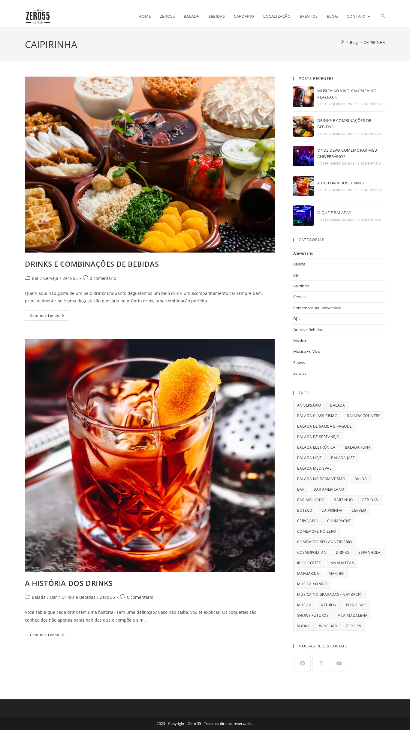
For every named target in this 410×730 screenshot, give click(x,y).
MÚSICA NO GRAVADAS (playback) (329, 594)
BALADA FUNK (357, 447)
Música (299, 340)
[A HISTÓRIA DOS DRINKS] (303, 186)
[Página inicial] (342, 42)
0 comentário (103, 278)
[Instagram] (320, 663)
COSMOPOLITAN (312, 552)
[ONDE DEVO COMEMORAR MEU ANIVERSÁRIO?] (303, 156)
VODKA (303, 626)
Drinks (342, 552)
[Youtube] (339, 663)
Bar (35, 278)
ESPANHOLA (369, 552)
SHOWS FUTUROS (313, 615)
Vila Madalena (352, 615)
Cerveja (50, 278)
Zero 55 (70, 278)
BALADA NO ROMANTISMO (321, 478)
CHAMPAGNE (339, 520)
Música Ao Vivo (306, 351)
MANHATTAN (342, 562)
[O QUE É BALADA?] (303, 215)
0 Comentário (369, 104)
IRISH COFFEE (309, 562)
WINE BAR (328, 626)
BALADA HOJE (309, 457)
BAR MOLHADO (310, 499)
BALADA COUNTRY (363, 415)
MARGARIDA (308, 573)
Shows (299, 362)
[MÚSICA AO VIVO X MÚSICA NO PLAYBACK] (303, 96)
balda (360, 478)
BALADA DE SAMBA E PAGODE (324, 426)
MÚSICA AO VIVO (312, 583)
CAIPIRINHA (374, 42)
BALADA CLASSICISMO (317, 415)
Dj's (296, 318)
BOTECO (304, 510)
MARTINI (336, 573)
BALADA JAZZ (343, 457)
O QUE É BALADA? (334, 212)
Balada (39, 597)
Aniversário (303, 253)
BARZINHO (343, 499)
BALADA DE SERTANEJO (318, 436)
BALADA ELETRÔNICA (316, 447)
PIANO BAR (356, 604)
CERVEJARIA (307, 520)
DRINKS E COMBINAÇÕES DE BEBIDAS (92, 264)
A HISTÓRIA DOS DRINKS (69, 583)
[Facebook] (302, 663)
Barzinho (301, 286)
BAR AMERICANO (329, 489)
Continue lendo (49, 317)
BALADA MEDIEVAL (314, 468)
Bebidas (370, 499)
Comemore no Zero (316, 531)
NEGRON (328, 604)
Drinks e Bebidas (78, 597)
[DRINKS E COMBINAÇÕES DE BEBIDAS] (303, 126)
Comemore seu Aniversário (317, 307)
